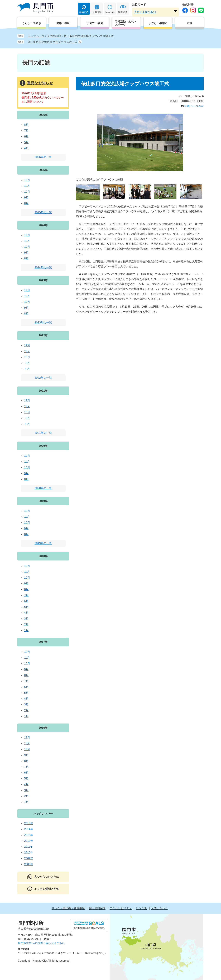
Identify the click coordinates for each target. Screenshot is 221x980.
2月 (26, 624)
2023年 (43, 280)
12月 (27, 180)
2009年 (28, 858)
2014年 (28, 829)
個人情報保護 (97, 908)
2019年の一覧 (43, 543)
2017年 (43, 641)
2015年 (28, 823)
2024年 (43, 225)
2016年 (43, 727)
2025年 (43, 170)
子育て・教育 (95, 23)
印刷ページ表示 (194, 106)
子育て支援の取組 (145, 12)
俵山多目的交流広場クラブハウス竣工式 (52, 41)
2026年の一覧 (43, 157)
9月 (26, 197)
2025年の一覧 (43, 212)
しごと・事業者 (158, 23)
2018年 (43, 556)
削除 (80, 41)
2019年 (43, 501)
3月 (26, 618)
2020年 (43, 445)
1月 (26, 630)
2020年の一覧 (43, 488)
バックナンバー (43, 813)
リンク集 (141, 908)
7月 (26, 130)
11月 (27, 185)
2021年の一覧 (43, 432)
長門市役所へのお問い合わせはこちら (41, 943)
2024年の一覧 (43, 267)
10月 (27, 191)
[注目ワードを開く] (175, 11)
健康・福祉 (63, 23)
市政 (189, 23)
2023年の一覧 (43, 322)
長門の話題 (54, 36)
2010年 (28, 852)
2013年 (28, 835)
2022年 (43, 335)
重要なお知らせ (40, 83)
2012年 (28, 840)
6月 (26, 136)
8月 (26, 124)
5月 (26, 142)
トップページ (36, 36)
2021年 (43, 390)
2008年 (28, 864)
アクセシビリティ (121, 908)
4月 (26, 148)
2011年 (28, 846)
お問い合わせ (159, 908)
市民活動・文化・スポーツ (126, 23)
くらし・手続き (31, 23)
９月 (27, 362)
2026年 (43, 114)
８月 (27, 368)
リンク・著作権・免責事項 (68, 908)
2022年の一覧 (43, 377)
